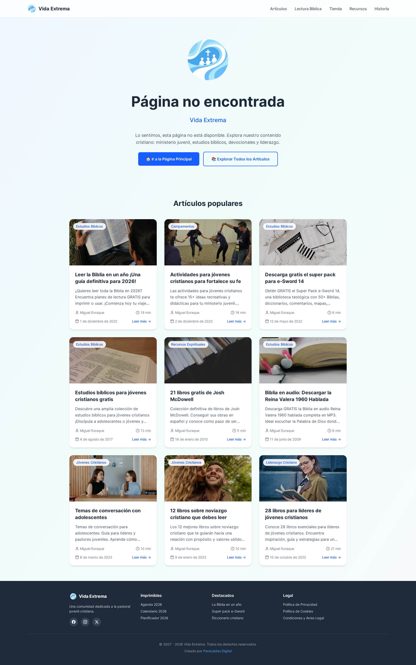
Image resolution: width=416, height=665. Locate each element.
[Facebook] (73, 622)
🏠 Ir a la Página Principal (169, 159)
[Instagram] (85, 622)
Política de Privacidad (300, 604)
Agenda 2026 (151, 604)
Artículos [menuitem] (278, 8)
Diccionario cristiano (227, 618)
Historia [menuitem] (382, 8)
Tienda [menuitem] (335, 8)
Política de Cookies (298, 611)
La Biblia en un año (226, 604)
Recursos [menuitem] (358, 8)
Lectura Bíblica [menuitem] (308, 8)
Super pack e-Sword (228, 611)
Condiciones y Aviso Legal (303, 618)
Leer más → (141, 321)
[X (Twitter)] (96, 622)
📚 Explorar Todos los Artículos (240, 159)
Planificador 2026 (154, 618)
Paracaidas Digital (217, 651)
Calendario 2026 (154, 611)
